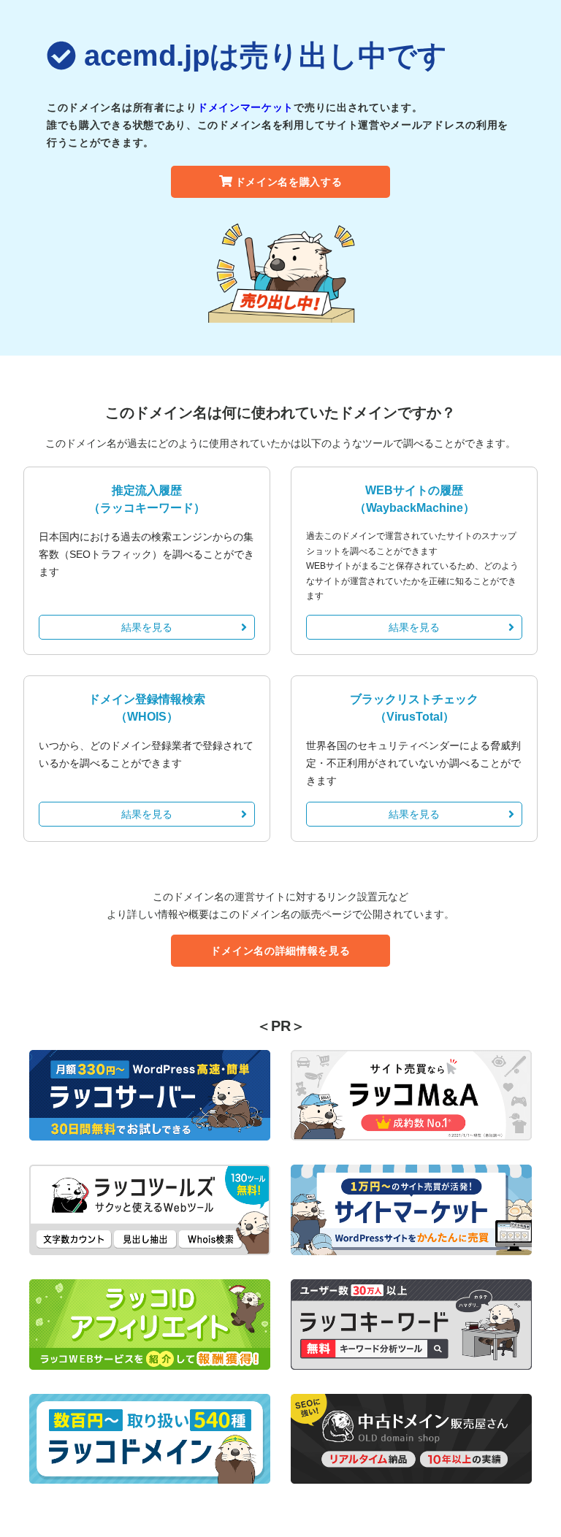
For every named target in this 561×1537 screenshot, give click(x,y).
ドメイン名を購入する (289, 182)
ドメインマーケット (245, 107)
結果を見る (146, 627)
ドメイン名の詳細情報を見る (280, 951)
